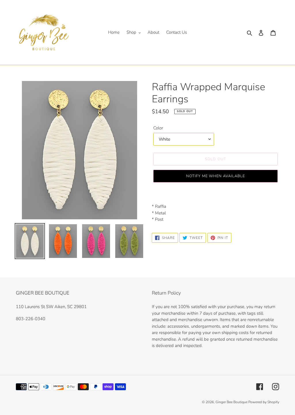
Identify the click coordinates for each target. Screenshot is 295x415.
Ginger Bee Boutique (231, 402)
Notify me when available (215, 176)
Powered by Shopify (263, 402)
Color (158, 128)
